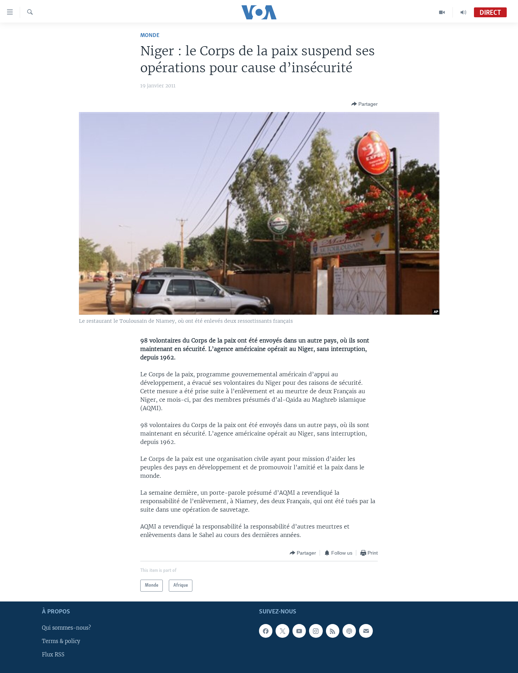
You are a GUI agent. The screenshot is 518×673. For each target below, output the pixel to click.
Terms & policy (61, 641)
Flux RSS (53, 655)
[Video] (442, 12)
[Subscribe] (365, 631)
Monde (149, 35)
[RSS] (332, 631)
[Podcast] (349, 631)
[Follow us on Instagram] (315, 631)
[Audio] (463, 12)
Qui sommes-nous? (66, 628)
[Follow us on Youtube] (299, 631)
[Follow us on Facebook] (265, 631)
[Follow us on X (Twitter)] (282, 631)
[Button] (364, 104)
